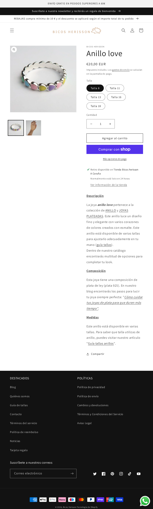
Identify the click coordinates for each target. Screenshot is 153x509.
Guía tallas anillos (101, 343)
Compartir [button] (97, 354)
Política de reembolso (24, 432)
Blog (13, 387)
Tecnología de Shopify (87, 507)
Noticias (15, 441)
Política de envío (88, 396)
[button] (12, 30)
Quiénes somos (20, 396)
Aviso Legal (84, 423)
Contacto (16, 414)
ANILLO (110, 210)
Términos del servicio (23, 423)
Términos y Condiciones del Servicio (100, 414)
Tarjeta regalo (19, 450)
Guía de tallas (19, 405)
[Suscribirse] (72, 473)
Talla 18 (96, 106)
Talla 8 (95, 88)
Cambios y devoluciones (92, 405)
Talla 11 (115, 88)
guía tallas (104, 245)
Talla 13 (96, 97)
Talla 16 (116, 97)
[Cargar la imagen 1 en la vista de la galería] (16, 128)
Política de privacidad (91, 387)
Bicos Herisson (69, 507)
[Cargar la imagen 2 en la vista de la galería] (33, 128)
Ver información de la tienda (108, 185)
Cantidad (91, 115)
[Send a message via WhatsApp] (145, 501)
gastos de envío (121, 69)
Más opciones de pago (115, 158)
